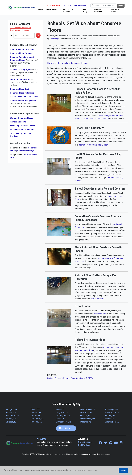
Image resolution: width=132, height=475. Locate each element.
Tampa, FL (109, 418)
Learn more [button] (92, 470)
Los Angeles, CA (63, 415)
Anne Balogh (54, 38)
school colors (100, 314)
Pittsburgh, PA (111, 409)
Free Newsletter (79, 5)
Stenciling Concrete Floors (22, 126)
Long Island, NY (63, 412)
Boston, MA (11, 418)
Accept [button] (123, 470)
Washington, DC (112, 422)
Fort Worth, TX (37, 418)
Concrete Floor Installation (22, 93)
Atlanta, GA (11, 412)
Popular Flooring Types (24, 73)
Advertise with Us (54, 5)
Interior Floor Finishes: (23, 82)
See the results (98, 298)
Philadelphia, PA (87, 418)
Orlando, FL (85, 415)
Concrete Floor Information (22, 49)
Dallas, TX (35, 409)
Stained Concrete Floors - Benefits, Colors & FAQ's (70, 378)
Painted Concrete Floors (21, 122)
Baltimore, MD (12, 415)
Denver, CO (36, 412)
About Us (67, 5)
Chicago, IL (11, 422)
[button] (41, 9)
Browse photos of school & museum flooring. (67, 63)
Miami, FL (60, 418)
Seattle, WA (110, 415)
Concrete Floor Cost (19, 89)
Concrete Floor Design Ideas (23, 103)
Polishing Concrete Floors (22, 129)
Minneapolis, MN (63, 422)
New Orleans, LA (87, 409)
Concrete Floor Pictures (21, 53)
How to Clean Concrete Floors (24, 97)
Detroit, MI (35, 415)
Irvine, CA (60, 409)
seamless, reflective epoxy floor (93, 145)
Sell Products (84, 445)
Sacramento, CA (112, 412)
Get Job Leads (85, 442)
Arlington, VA (11, 409)
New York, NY (86, 412)
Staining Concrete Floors (21, 118)
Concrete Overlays (25, 151)
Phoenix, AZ (85, 422)
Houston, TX (36, 422)
